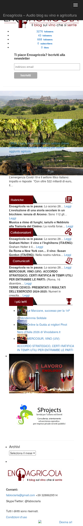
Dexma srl (65, 522)
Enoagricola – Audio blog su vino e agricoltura (40, 15)
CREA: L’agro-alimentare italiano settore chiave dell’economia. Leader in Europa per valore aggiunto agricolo (39, 147)
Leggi (67, 206)
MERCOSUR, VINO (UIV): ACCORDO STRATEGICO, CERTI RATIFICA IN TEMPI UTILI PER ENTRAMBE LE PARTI (45, 344)
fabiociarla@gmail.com (20, 495)
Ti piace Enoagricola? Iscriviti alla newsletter (39, 56)
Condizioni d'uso (16, 517)
